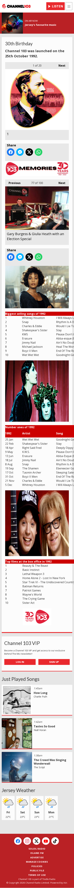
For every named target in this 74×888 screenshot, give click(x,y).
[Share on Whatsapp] (38, 152)
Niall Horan (40, 730)
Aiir (65, 882)
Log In (20, 662)
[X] (36, 841)
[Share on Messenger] (20, 152)
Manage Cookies (37, 861)
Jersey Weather (18, 790)
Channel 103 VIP (22, 643)
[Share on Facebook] (10, 152)
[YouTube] (46, 841)
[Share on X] (29, 152)
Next (60, 65)
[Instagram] (27, 841)
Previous (12, 183)
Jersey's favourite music (40, 24)
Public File (37, 870)
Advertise (37, 857)
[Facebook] (18, 841)
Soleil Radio (37, 848)
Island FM (37, 853)
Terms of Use (37, 875)
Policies (36, 866)
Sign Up (54, 662)
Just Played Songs (20, 679)
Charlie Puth (40, 696)
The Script (39, 767)
